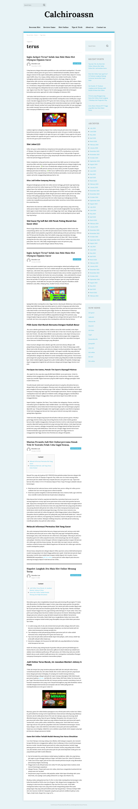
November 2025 (94, 154)
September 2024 (95, 200)
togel (90, 335)
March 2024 (93, 220)
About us (89, 27)
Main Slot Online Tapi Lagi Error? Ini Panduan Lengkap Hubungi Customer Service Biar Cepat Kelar (98, 77)
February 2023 (94, 263)
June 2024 (93, 210)
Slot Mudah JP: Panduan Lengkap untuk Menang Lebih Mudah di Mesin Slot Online (97, 88)
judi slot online (47, 557)
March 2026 (93, 141)
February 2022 (94, 296)
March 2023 (93, 260)
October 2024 (94, 197)
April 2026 (93, 138)
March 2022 (93, 292)
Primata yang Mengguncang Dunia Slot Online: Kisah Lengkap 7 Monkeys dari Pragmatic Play (98, 98)
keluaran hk (91, 321)
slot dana (91, 330)
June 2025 (93, 171)
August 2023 (93, 243)
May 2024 (93, 214)
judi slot (41, 678)
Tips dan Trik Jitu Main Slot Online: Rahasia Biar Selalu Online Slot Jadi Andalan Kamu (97, 66)
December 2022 (94, 269)
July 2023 (93, 246)
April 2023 (93, 256)
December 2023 (94, 230)
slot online (91, 352)
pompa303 (91, 343)
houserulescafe (93, 339)
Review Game (49, 27)
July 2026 (93, 128)
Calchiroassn (69, 14)
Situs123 (91, 326)
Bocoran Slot (34, 27)
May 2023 (93, 253)
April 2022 (93, 289)
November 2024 (94, 194)
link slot (90, 357)
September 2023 (95, 240)
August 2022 (93, 283)
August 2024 (93, 204)
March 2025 (93, 181)
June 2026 (93, 131)
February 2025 (94, 184)
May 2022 (93, 286)
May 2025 (93, 174)
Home (36, 35)
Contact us (101, 27)
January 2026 (94, 148)
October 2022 (94, 276)
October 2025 (94, 158)
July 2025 (93, 168)
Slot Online (64, 27)
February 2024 (94, 223)
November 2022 (94, 273)
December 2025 (94, 151)
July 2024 (93, 207)
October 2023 (94, 237)
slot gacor (91, 313)
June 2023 (93, 250)
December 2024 (94, 191)
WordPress (67, 805)
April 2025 (93, 177)
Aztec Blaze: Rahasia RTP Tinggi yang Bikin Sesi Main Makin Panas (98, 108)
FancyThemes (83, 805)
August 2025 (93, 164)
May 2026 (93, 135)
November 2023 (94, 233)
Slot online (91, 361)
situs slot (91, 348)
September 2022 (95, 279)
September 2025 (95, 161)
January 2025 (94, 187)
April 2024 (93, 217)
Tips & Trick (77, 27)
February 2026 (94, 145)
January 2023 (94, 266)
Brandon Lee (35, 64)
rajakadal (91, 317)
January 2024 (94, 227)
